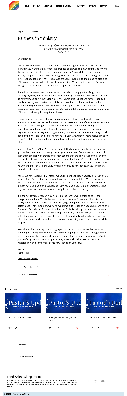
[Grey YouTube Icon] (103, 381)
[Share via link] (37, 267)
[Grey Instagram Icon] (95, 381)
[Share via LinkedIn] (31, 267)
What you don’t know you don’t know (63, 318)
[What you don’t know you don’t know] (63, 303)
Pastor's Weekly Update (28, 259)
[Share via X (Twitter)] (25, 267)
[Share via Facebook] (19, 267)
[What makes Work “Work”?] (23, 303)
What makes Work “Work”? (21, 317)
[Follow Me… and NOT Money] (104, 303)
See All (119, 288)
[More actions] (107, 31)
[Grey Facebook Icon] (88, 381)
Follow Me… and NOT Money (103, 317)
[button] (63, 6)
